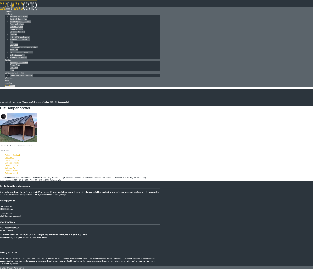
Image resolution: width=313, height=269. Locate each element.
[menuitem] (82, 8)
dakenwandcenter (25, 145)
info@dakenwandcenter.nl (10, 216)
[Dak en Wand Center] (18, 11)
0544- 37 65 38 (6, 213)
